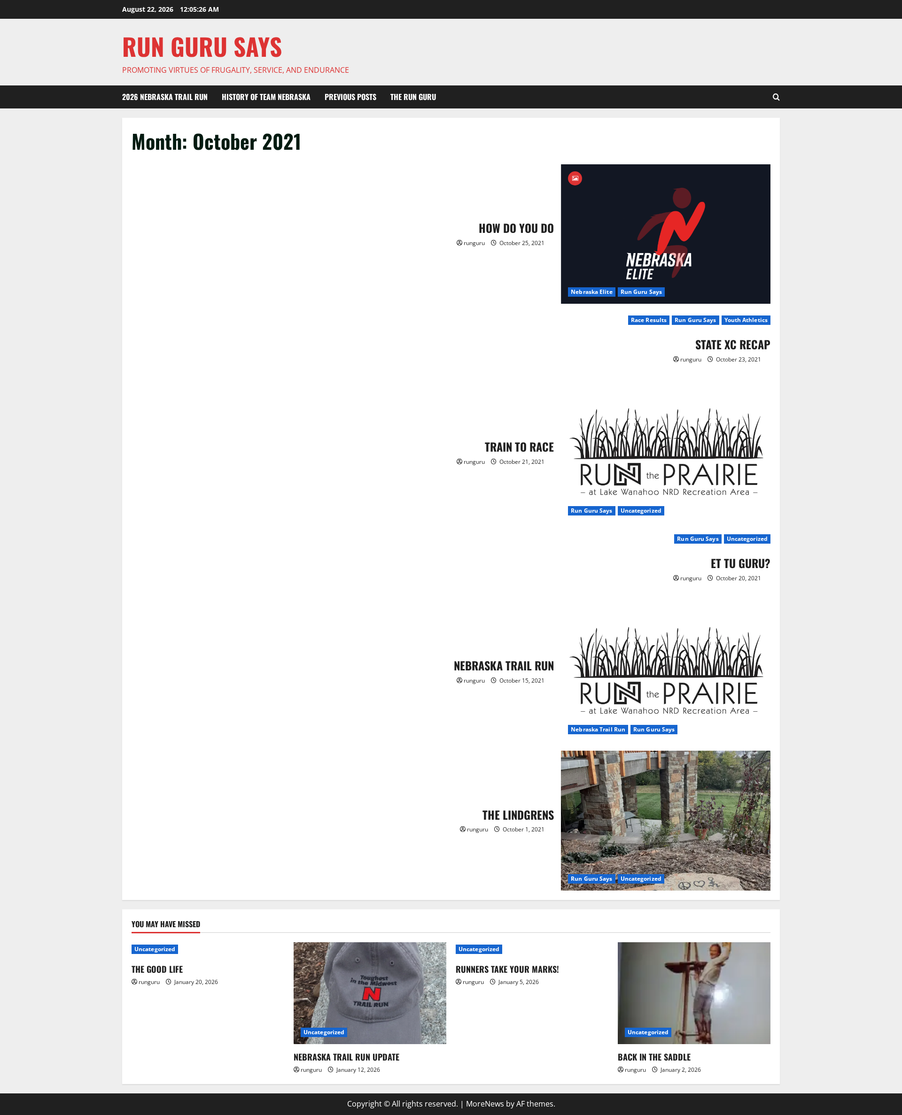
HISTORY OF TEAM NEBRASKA (266, 96)
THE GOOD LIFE (157, 969)
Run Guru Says (641, 292)
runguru (474, 243)
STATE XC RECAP (732, 344)
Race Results (649, 320)
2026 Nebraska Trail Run (165, 96)
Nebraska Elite (591, 292)
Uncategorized (641, 511)
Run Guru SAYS (202, 46)
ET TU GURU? (740, 562)
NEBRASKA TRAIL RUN (665, 671)
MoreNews (485, 1104)
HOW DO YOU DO (665, 234)
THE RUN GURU (413, 96)
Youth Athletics (746, 320)
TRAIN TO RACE (665, 453)
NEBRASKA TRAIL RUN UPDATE (346, 1057)
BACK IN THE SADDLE (654, 1057)
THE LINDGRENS (665, 820)
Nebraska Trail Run (598, 729)
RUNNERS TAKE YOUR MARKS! (507, 969)
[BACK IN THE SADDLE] (694, 993)
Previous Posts (350, 96)
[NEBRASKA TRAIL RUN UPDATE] (370, 993)
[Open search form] (776, 97)
